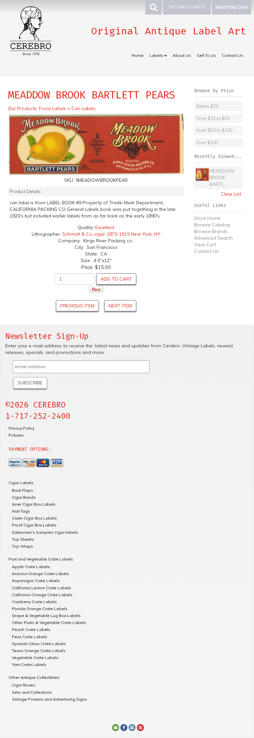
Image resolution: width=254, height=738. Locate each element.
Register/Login (231, 7)
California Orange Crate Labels (42, 594)
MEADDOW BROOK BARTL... (221, 177)
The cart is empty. (187, 6)
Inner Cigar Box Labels (34, 504)
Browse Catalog (212, 225)
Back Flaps (22, 490)
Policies (16, 435)
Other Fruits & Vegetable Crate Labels (49, 622)
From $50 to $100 (214, 130)
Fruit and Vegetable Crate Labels (41, 559)
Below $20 (207, 106)
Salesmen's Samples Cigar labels (45, 532)
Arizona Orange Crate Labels (40, 573)
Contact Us (232, 55)
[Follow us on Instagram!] (132, 727)
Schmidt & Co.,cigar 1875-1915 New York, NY (111, 234)
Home (138, 55)
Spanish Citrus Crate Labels (39, 643)
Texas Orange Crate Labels (38, 650)
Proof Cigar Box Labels (34, 525)
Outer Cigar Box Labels (34, 518)
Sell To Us (206, 55)
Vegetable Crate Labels (35, 657)
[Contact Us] (115, 727)
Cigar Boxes (23, 684)
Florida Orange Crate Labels (39, 608)
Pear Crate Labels (29, 636)
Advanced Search (213, 238)
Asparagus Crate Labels (36, 580)
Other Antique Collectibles (34, 677)
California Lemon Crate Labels (41, 587)
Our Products (22, 108)
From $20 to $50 (213, 118)
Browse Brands (211, 231)
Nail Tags (21, 511)
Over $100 (207, 142)
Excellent (104, 227)
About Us (182, 55)
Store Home (207, 218)
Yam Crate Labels (29, 664)
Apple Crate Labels (31, 566)
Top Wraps (22, 546)
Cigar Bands (24, 497)
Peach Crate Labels (31, 629)
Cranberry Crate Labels (34, 601)
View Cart (205, 245)
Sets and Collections (32, 692)
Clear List (231, 194)
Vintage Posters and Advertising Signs (49, 699)
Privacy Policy (21, 428)
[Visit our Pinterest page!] (140, 727)
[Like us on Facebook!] (123, 727)
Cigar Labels (21, 482)
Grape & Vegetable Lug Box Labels (46, 615)
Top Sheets (23, 539)
